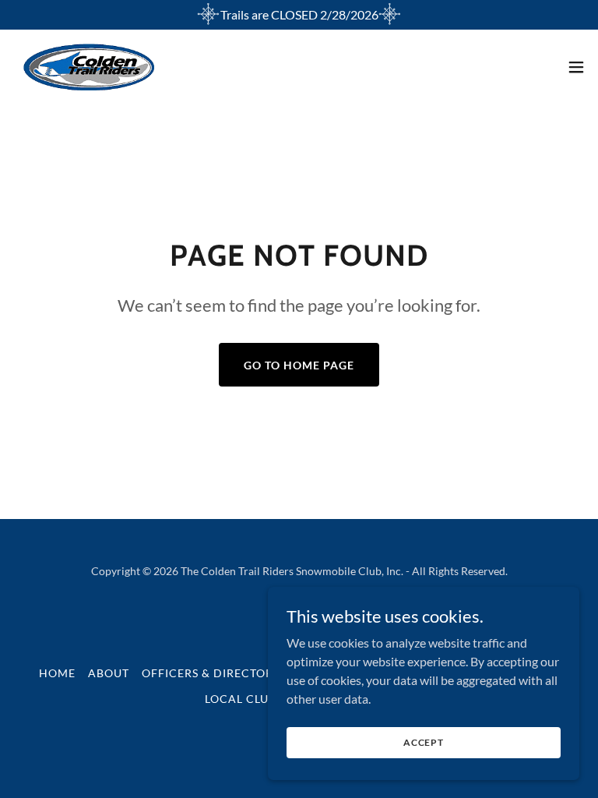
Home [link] (57, 673)
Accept (423, 742)
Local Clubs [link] (244, 698)
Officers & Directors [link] (211, 673)
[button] (576, 67)
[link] (89, 67)
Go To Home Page (299, 365)
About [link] (108, 673)
